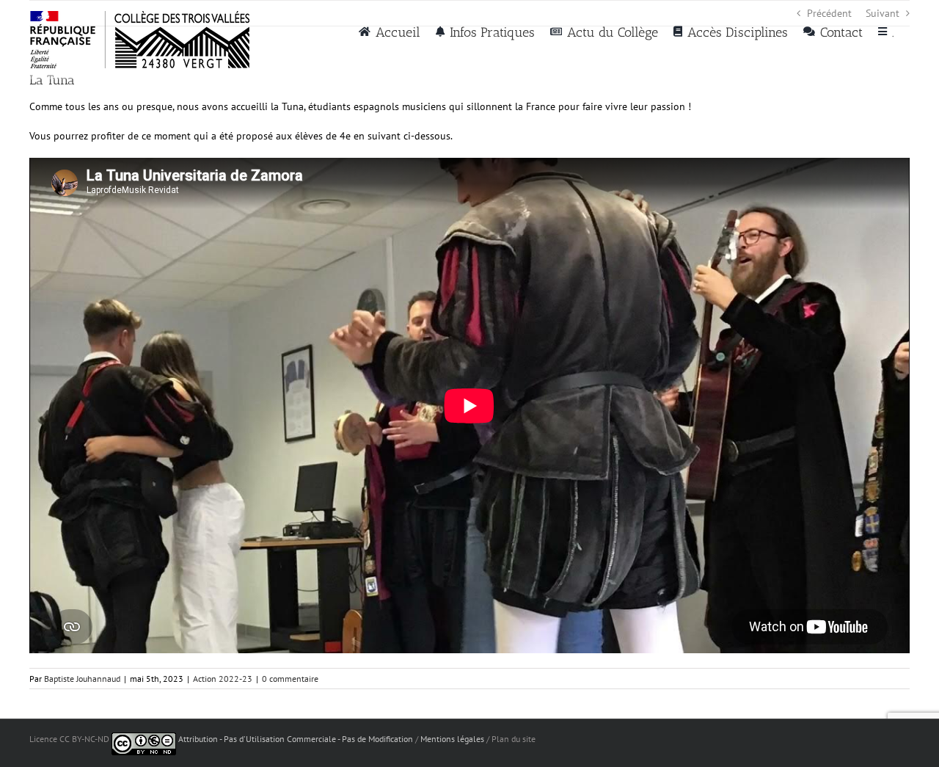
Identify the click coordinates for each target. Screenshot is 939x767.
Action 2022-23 (222, 678)
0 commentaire (290, 678)
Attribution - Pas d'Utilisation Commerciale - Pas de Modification (295, 738)
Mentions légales (452, 738)
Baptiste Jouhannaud (82, 678)
